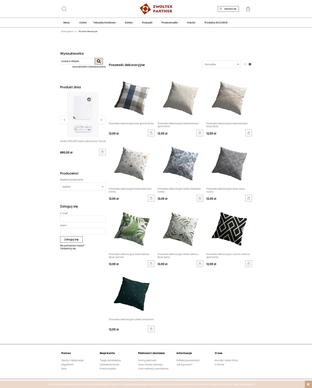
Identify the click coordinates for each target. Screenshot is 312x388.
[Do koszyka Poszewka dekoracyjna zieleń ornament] (151, 329)
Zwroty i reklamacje (72, 360)
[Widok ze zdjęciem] (245, 64)
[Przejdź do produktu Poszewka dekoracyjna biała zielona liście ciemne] (131, 227)
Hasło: (63, 225)
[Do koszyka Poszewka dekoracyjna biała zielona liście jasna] (200, 263)
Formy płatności (147, 360)
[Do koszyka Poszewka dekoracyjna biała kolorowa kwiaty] (151, 198)
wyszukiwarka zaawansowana (89, 66)
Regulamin (67, 364)
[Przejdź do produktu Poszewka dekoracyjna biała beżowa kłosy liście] (229, 97)
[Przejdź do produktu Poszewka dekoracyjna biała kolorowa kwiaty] (131, 162)
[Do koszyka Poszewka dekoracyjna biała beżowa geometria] (200, 133)
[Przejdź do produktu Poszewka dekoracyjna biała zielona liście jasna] (180, 227)
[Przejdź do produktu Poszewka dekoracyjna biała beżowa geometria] (180, 97)
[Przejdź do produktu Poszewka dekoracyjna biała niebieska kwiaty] (180, 162)
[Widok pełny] (250, 64)
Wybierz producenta (71, 180)
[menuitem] (68, 22)
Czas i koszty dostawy (150, 364)
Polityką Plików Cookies (134, 384)
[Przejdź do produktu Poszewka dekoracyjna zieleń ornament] (131, 292)
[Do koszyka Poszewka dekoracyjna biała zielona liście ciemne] (151, 263)
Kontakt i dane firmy (226, 360)
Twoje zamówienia (110, 360)
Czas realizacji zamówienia (153, 368)
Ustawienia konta (109, 364)
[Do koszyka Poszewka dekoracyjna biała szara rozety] (248, 198)
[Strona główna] (156, 8)
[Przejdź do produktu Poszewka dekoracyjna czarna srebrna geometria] (229, 227)
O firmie (219, 364)
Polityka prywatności (188, 360)
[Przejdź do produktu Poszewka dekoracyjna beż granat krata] (131, 97)
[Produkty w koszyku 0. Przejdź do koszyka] (249, 9)
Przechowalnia (108, 368)
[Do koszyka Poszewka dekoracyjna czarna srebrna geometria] (248, 263)
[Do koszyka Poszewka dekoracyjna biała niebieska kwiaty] (200, 198)
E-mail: (64, 213)
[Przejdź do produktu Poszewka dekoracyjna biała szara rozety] (229, 162)
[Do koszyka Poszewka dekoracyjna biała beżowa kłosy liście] (248, 133)
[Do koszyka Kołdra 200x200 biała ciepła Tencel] (102, 152)
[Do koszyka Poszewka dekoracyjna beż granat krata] (151, 133)
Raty (63, 368)
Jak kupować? (184, 364)
